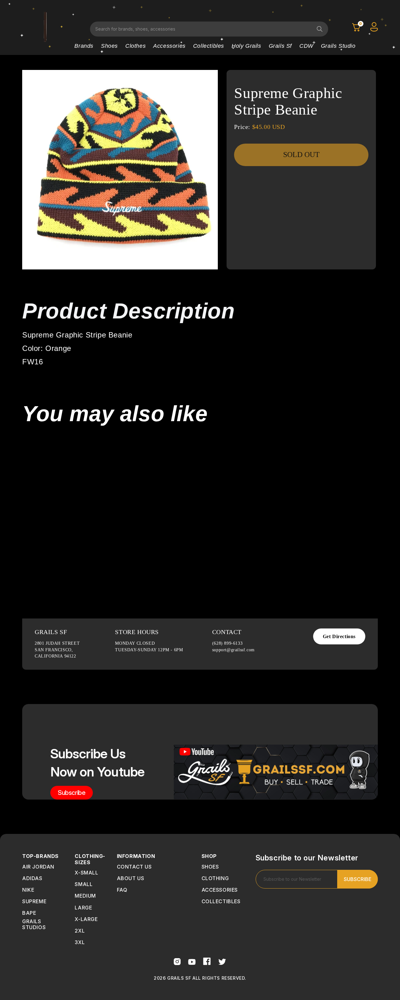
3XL (80, 942)
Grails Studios (34, 924)
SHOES (210, 867)
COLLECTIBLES (221, 901)
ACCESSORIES (220, 890)
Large (83, 907)
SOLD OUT (301, 154)
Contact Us (134, 867)
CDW (306, 46)
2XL (80, 931)
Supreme (34, 901)
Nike (28, 890)
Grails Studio (338, 46)
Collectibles (208, 46)
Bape (29, 913)
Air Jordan (38, 867)
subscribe (71, 792)
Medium (85, 896)
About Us (130, 878)
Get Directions (339, 636)
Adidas (32, 878)
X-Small (86, 872)
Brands (83, 46)
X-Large (86, 919)
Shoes (109, 46)
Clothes (135, 46)
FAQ (122, 890)
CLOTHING (215, 878)
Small (83, 884)
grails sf (280, 46)
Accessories (169, 46)
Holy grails (246, 46)
